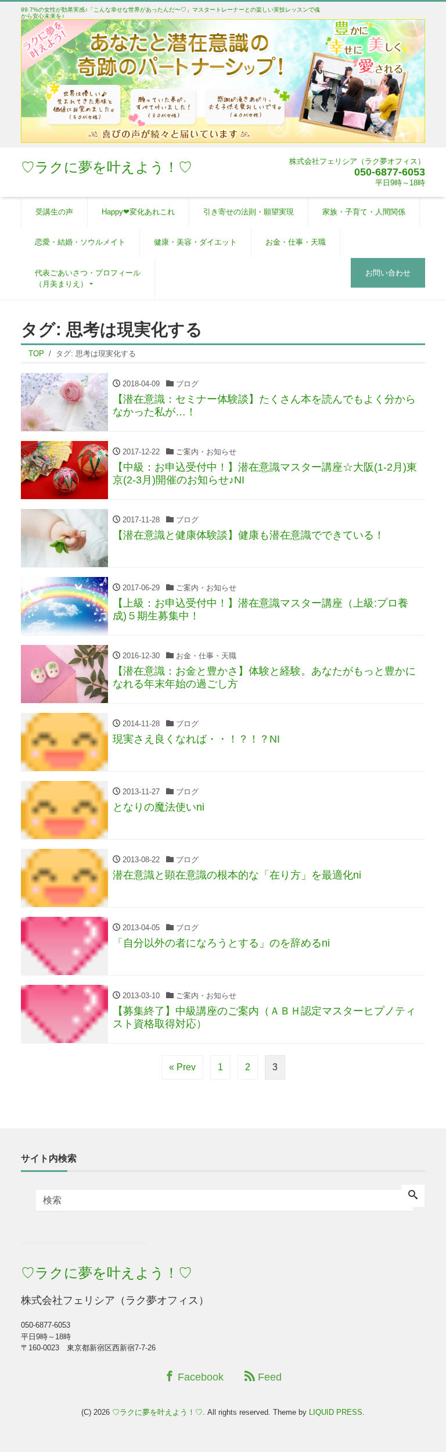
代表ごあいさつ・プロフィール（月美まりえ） (88, 278)
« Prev (182, 1067)
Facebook (199, 1377)
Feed (268, 1377)
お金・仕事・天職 (295, 242)
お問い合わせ (388, 272)
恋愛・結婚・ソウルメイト (80, 242)
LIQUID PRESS (335, 1412)
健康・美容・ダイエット (195, 242)
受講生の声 (54, 211)
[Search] (413, 1196)
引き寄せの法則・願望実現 (248, 211)
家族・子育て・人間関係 (363, 211)
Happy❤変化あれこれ (138, 211)
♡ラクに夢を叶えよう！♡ (106, 167)
